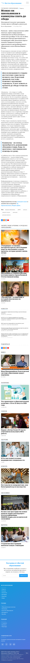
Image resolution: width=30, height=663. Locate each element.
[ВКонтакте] (2, 220)
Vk (17, 203)
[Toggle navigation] (27, 3)
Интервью (4, 594)
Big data (4, 614)
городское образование (10, 209)
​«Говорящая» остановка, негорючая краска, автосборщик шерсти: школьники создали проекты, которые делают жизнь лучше (14, 249)
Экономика (4, 608)
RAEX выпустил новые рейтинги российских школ (12, 323)
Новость (22, 8)
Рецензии (4, 596)
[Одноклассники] (4, 220)
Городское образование (9, 8)
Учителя (9, 320)
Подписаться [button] (23, 575)
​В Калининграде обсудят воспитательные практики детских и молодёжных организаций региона (14, 328)
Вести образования (6, 26)
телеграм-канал (22, 201)
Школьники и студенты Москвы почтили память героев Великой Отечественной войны (14, 275)
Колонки (4, 591)
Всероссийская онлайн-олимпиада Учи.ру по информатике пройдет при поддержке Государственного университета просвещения (14, 335)
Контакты (4, 625)
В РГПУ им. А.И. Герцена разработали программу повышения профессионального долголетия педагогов (13, 318)
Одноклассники (6, 205)
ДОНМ (19, 209)
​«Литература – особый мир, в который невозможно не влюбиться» (12, 299)
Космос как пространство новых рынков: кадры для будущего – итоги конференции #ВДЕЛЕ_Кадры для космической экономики (14, 515)
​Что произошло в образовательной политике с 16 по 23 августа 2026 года (15, 403)
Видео (3, 598)
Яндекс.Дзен (16, 205)
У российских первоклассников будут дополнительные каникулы (13, 312)
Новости (4, 589)
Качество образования (12, 324)
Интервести (5, 612)
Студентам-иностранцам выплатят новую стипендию (12, 544)
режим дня (15, 212)
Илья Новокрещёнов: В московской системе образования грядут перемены (15, 373)
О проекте (4, 623)
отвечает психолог (6, 212)
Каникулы (9, 314)
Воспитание (10, 330)
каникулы (25, 209)
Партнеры (4, 626)
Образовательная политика (8, 607)
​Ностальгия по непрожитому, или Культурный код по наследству (14, 486)
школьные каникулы (6, 214)
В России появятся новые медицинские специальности (13, 459)
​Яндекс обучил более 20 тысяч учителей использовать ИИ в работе (13, 431)
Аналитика (4, 592)
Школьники (10, 337)
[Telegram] (6, 220)
